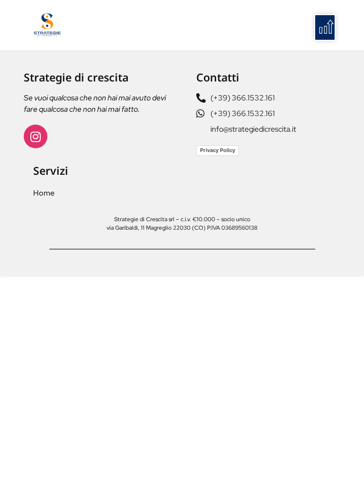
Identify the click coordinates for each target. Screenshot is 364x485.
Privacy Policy (217, 150)
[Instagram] (35, 136)
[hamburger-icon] (325, 27)
